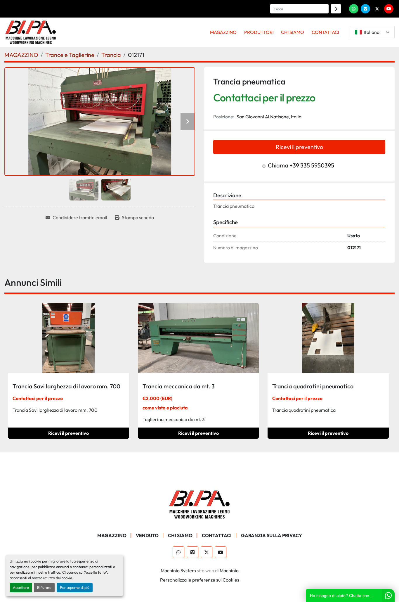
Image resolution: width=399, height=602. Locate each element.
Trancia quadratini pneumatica (313, 386)
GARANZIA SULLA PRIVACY (271, 535)
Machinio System (178, 570)
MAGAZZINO (223, 32)
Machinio (229, 570)
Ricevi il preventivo (299, 146)
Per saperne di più (74, 587)
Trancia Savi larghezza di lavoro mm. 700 (66, 386)
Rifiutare (44, 587)
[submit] (336, 8)
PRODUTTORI (259, 32)
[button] (223, 32)
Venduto (147, 535)
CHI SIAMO (292, 32)
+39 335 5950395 (311, 165)
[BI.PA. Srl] (199, 504)
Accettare (21, 587)
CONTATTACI (325, 32)
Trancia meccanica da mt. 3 (179, 386)
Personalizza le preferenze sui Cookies (199, 580)
